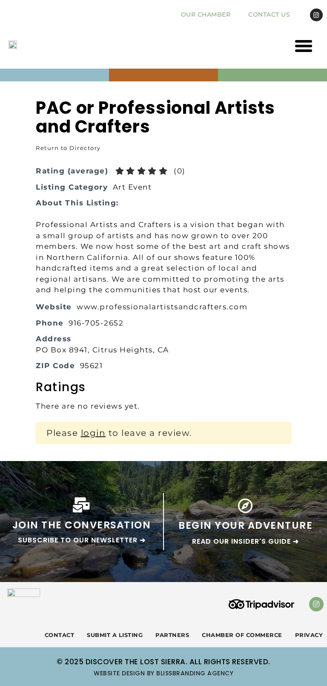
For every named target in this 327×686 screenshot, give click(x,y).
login (93, 433)
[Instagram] (316, 15)
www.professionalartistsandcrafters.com (162, 307)
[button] (304, 46)
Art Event (132, 187)
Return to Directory (68, 147)
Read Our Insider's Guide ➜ (245, 541)
